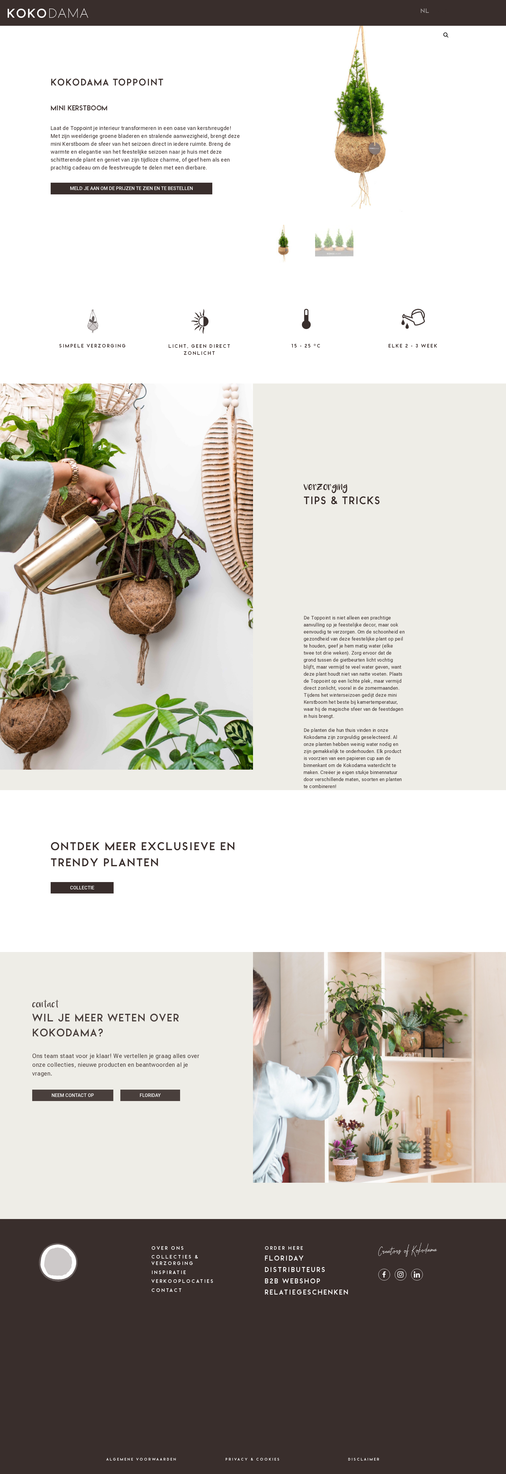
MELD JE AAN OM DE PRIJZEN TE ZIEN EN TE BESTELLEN (131, 188)
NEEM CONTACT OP (73, 1095)
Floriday (150, 1095)
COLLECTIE (82, 888)
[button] (446, 35)
